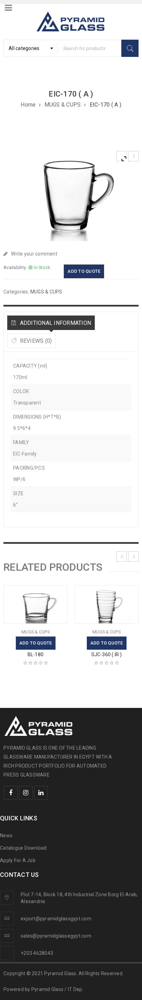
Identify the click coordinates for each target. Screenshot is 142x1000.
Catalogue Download (24, 848)
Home (28, 104)
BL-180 (35, 654)
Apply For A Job (18, 860)
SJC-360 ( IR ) (106, 654)
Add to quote (84, 271)
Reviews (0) (35, 341)
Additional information (54, 323)
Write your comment (34, 254)
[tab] (51, 323)
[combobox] (30, 48)
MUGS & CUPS (62, 104)
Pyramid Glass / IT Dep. (57, 989)
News (6, 835)
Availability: (15, 267)
